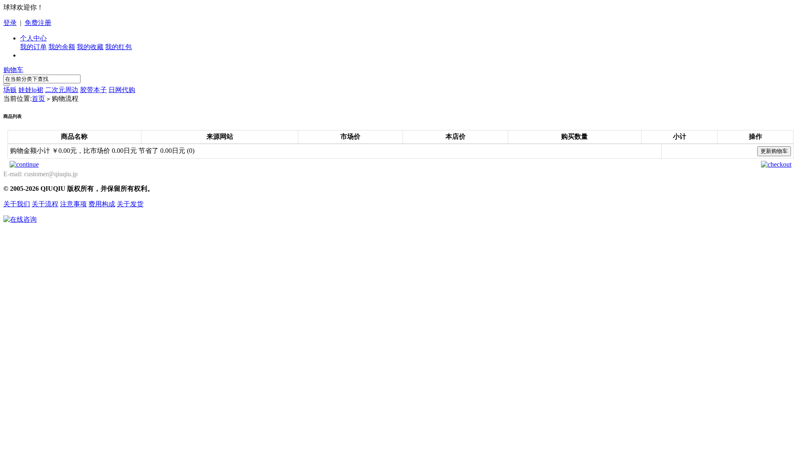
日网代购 (121, 89)
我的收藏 (90, 46)
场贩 (10, 89)
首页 (38, 98)
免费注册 (38, 22)
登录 (10, 22)
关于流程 (45, 204)
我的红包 (118, 46)
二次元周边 (61, 89)
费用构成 (101, 204)
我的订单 (33, 46)
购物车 (13, 69)
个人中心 (33, 38)
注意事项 (73, 204)
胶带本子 (93, 89)
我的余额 (61, 46)
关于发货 (130, 204)
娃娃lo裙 (30, 89)
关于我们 (16, 204)
